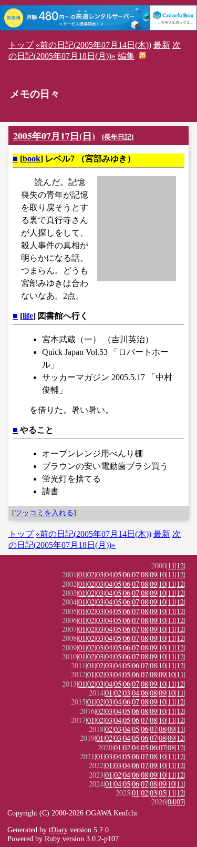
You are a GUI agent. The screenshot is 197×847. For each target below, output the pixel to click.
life (28, 315)
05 (117, 574)
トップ (21, 44)
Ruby (52, 838)
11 (171, 565)
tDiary (58, 829)
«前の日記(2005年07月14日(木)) (93, 44)
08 (144, 574)
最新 (161, 44)
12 (180, 565)
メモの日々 (35, 93)
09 (153, 574)
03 (99, 574)
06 (126, 574)
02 (91, 574)
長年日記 (117, 137)
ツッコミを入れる (44, 512)
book (31, 158)
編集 (126, 56)
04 (108, 574)
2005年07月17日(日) (54, 135)
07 (135, 574)
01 (82, 574)
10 (162, 574)
